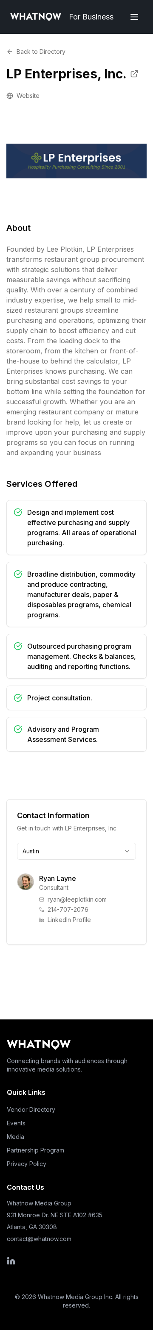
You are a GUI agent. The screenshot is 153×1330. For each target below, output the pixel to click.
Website (28, 95)
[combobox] (76, 851)
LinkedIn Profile (69, 919)
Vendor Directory (31, 1109)
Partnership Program (35, 1150)
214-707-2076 (68, 909)
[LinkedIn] (54, 1261)
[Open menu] (134, 16)
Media (15, 1136)
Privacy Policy (26, 1163)
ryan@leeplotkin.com (77, 899)
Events (16, 1123)
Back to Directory (41, 51)
